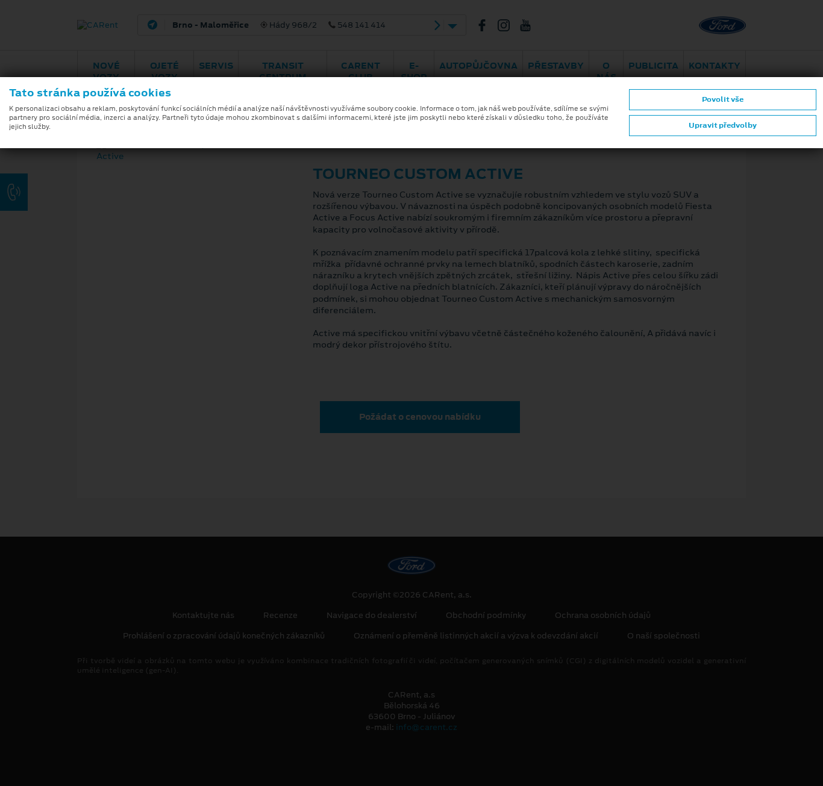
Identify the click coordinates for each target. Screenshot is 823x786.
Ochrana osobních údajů (603, 615)
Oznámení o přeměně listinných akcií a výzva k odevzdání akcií (476, 636)
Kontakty (714, 66)
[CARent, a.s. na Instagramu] (508, 25)
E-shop (414, 71)
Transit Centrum (283, 71)
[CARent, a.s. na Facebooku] (487, 25)
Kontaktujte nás (203, 615)
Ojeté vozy (164, 71)
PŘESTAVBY (556, 66)
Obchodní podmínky (486, 615)
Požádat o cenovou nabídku (420, 417)
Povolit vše (722, 99)
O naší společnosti (663, 636)
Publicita (653, 66)
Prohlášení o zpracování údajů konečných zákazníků (224, 636)
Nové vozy (106, 71)
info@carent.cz (426, 727)
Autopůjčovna (478, 66)
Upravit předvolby (723, 125)
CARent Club (360, 71)
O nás (606, 71)
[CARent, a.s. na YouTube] (530, 25)
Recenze (280, 615)
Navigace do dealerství (372, 615)
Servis (216, 66)
